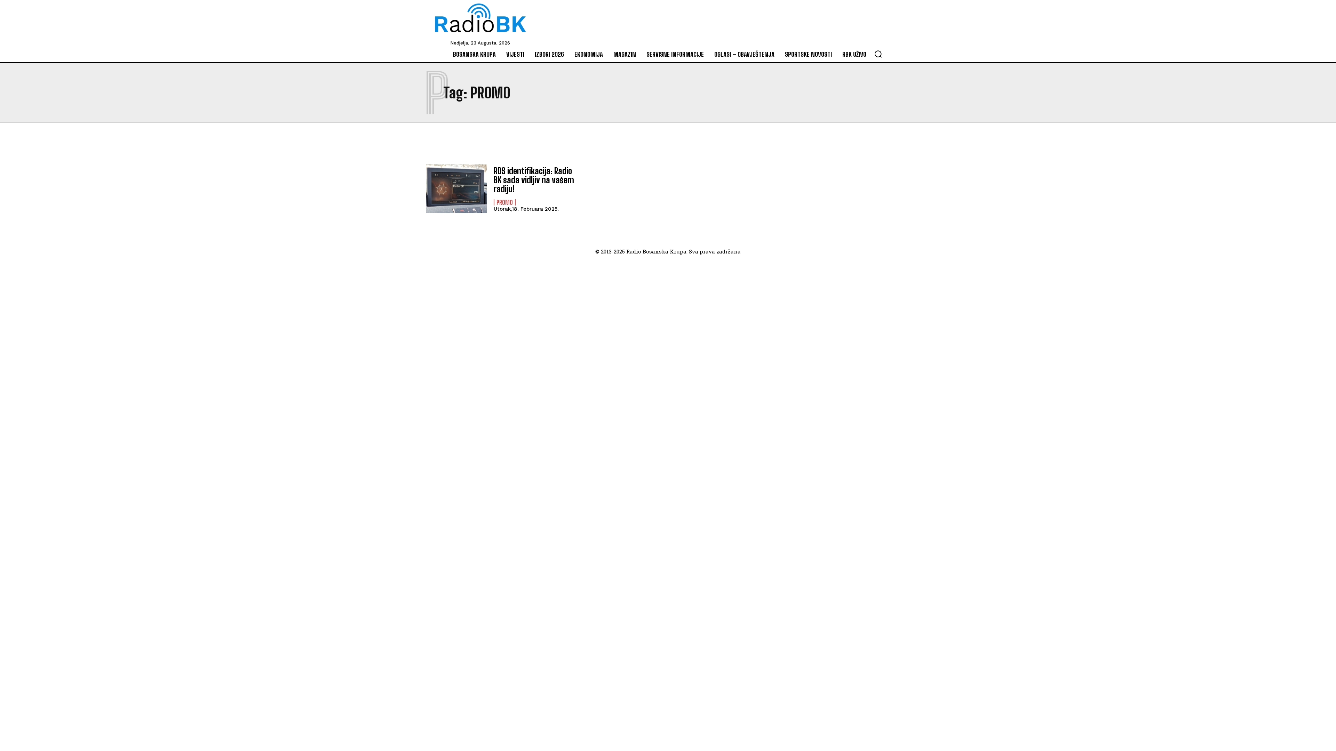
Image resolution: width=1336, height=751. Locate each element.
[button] (878, 54)
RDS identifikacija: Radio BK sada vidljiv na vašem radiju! (534, 180)
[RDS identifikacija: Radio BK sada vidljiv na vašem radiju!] (456, 188)
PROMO (504, 202)
